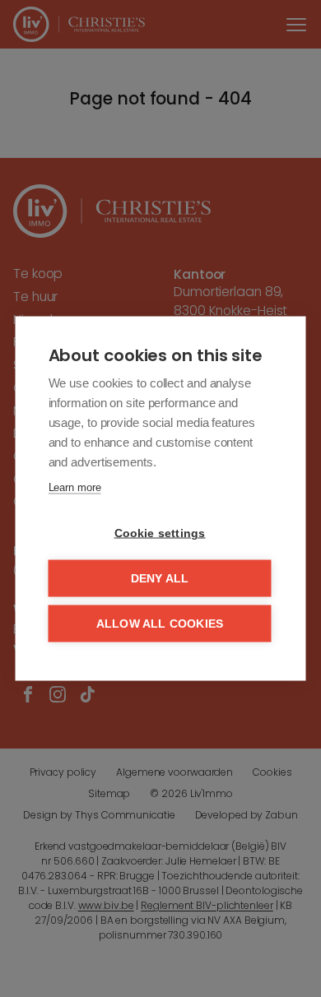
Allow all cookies (159, 624)
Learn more (75, 487)
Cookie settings (160, 533)
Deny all (160, 579)
